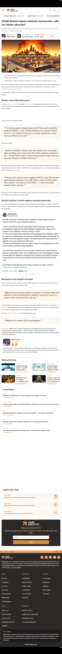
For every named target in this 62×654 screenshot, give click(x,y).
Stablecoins (6, 594)
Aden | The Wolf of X (13, 313)
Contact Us (6, 618)
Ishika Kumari (11, 36)
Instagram (46, 590)
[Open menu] (3, 10)
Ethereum (5, 582)
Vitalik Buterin (29, 104)
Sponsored (26, 578)
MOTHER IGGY (6, 89)
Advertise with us (8, 622)
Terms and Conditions (30, 614)
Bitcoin (18, 375)
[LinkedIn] (16, 344)
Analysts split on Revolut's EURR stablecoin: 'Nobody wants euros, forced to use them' (53, 368)
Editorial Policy (28, 618)
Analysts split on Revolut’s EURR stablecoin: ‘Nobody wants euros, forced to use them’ (31, 404)
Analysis (49, 375)
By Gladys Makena (21, 383)
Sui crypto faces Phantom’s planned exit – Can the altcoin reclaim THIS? (26, 430)
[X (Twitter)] (13, 344)
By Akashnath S (51, 383)
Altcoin (18, 364)
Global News (50, 364)
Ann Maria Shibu (27, 37)
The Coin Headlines (29, 622)
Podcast (25, 598)
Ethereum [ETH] (12, 104)
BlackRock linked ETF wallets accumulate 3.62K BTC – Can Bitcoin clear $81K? (22, 380)
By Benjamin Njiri (51, 371)
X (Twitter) (47, 578)
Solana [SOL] (17, 89)
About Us (5, 610)
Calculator (26, 594)
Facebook (46, 582)
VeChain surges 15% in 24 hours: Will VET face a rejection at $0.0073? (53, 380)
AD (59, 0)
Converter (26, 590)
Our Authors (6, 614)
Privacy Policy (27, 610)
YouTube (46, 594)
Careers (4, 626)
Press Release (27, 582)
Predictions (26, 586)
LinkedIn (45, 586)
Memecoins (5, 598)
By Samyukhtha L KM (22, 371)
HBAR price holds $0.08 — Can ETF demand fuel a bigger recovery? (22, 368)
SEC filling (16, 170)
